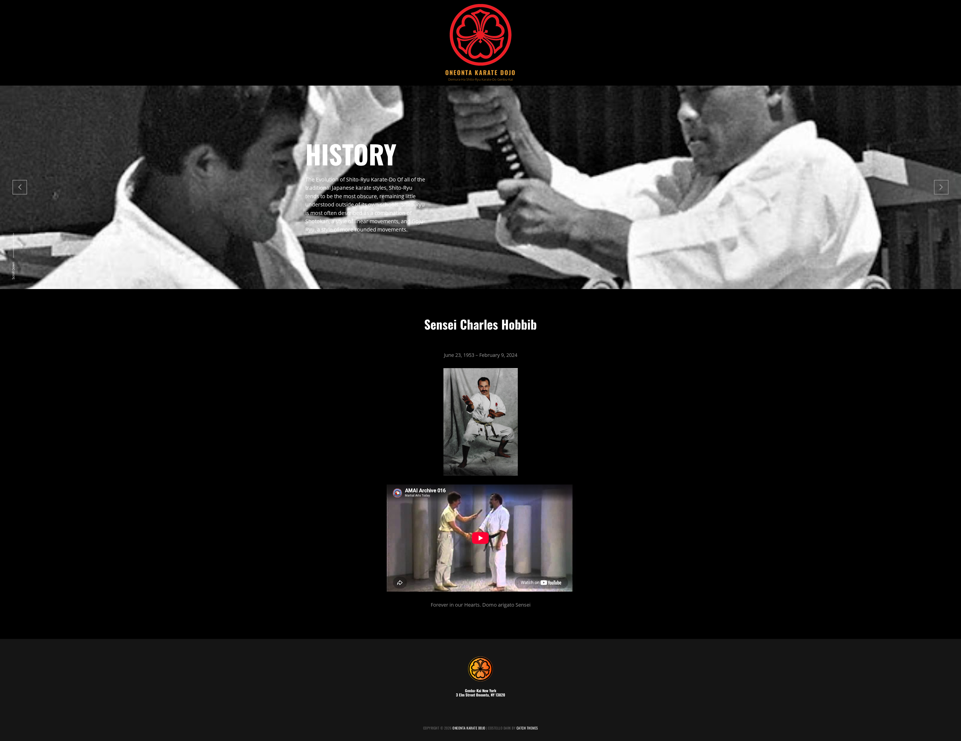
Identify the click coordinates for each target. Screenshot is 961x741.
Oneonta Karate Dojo (480, 72)
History (350, 153)
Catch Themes (527, 727)
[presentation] (20, 187)
